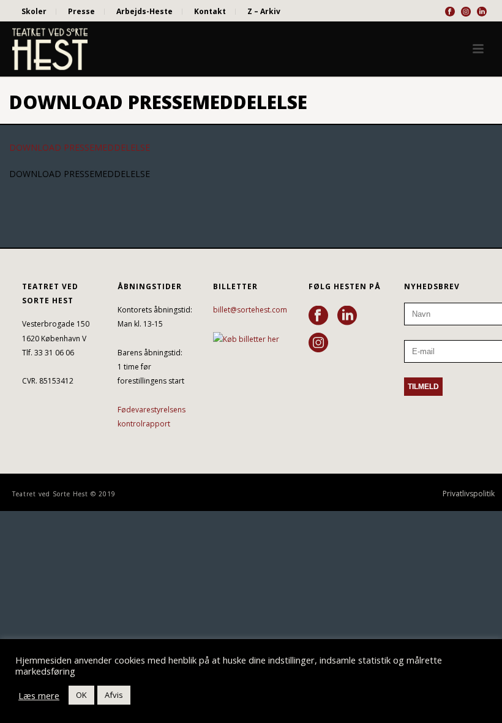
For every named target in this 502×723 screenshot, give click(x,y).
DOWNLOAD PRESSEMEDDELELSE (79, 147)
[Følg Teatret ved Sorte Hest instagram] (318, 343)
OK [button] (81, 694)
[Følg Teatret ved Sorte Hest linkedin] (347, 316)
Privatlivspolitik (469, 494)
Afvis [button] (114, 694)
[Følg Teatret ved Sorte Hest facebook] (318, 316)
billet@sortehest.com (250, 310)
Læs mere (38, 695)
